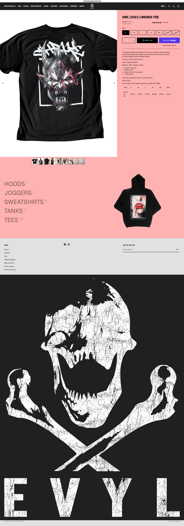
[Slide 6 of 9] (64, 161)
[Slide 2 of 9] (40, 161)
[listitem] (81, 6)
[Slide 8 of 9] (76, 161)
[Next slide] (114, 83)
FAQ (5, 256)
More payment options (169, 45)
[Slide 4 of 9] (52, 161)
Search (6, 249)
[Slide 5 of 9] (58, 161)
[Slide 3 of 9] (46, 161)
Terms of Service (10, 270)
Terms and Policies (174, 521)
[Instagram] (68, 244)
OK (177, 249)
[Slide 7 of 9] (70, 161)
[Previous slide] (2, 83)
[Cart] (178, 6)
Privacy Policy (9, 266)
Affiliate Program (10, 259)
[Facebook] (65, 244)
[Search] (169, 6)
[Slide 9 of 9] (82, 161)
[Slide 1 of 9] (34, 161)
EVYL (10, 521)
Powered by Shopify (19, 521)
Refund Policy (9, 263)
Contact (7, 253)
